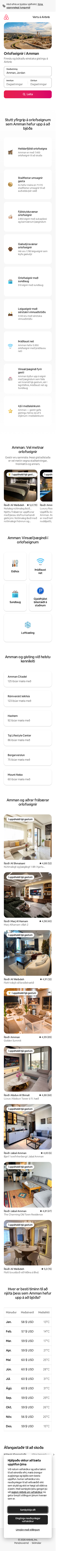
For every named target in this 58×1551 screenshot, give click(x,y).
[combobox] (27, 73)
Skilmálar (36, 1543)
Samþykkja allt (28, 1509)
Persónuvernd (21, 1543)
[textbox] (15, 84)
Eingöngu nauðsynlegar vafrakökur (27, 1520)
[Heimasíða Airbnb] (6, 17)
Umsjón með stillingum (28, 1529)
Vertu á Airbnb (41, 17)
